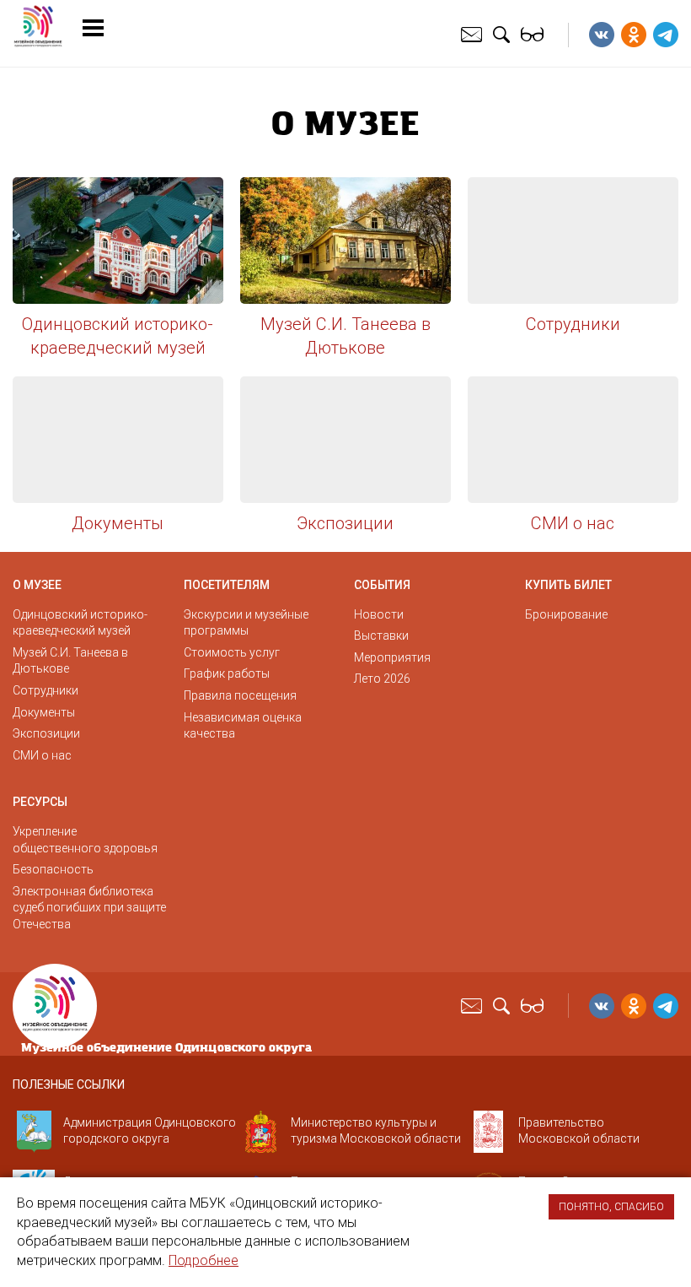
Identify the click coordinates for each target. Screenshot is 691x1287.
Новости (379, 614)
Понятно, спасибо (611, 1207)
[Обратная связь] (473, 34)
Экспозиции (345, 523)
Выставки (381, 635)
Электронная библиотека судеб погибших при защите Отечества (89, 907)
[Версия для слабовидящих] (534, 34)
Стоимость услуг (232, 652)
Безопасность (53, 869)
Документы (117, 523)
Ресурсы (40, 801)
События (382, 585)
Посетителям (227, 585)
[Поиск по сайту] (503, 34)
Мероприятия (392, 657)
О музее (37, 585)
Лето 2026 (382, 678)
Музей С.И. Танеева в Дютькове (345, 336)
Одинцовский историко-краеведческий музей (117, 336)
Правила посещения (240, 695)
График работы (227, 673)
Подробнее (203, 1260)
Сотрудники (573, 324)
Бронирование (566, 614)
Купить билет (568, 585)
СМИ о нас (572, 523)
